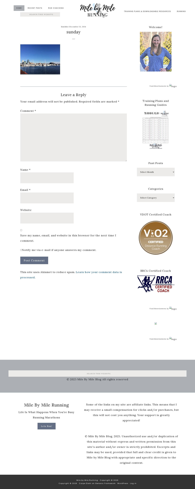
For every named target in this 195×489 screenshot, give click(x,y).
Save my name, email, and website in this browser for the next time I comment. (68, 238)
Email (25, 189)
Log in (133, 483)
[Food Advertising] (156, 323)
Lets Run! (46, 426)
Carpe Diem (85, 483)
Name (25, 169)
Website (25, 210)
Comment (28, 110)
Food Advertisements (158, 86)
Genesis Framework (105, 483)
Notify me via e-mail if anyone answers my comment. (59, 250)
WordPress (122, 483)
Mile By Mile (97, 11)
